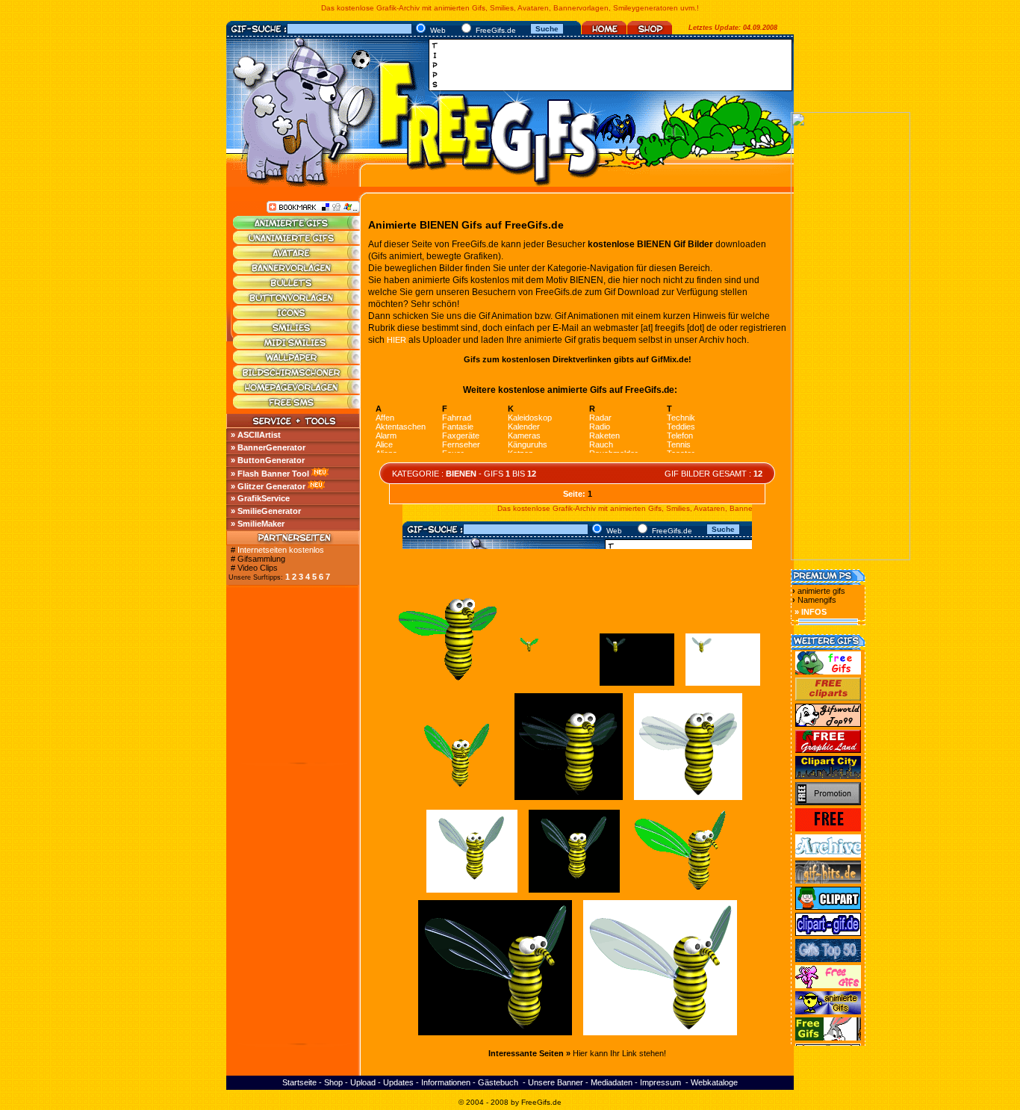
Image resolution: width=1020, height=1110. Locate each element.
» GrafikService (260, 498)
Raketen (604, 435)
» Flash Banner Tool (270, 473)
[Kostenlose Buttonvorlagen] (297, 301)
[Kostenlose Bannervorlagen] (297, 271)
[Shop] (649, 31)
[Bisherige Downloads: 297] (679, 892)
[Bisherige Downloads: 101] (660, 1035)
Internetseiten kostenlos (280, 549)
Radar (600, 417)
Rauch (601, 444)
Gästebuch (498, 1082)
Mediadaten (611, 1082)
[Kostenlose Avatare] (297, 256)
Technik (681, 417)
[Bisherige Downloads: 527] (448, 685)
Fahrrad (456, 417)
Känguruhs (527, 444)
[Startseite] (604, 31)
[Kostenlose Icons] (297, 315)
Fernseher (461, 444)
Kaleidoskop (530, 417)
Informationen (445, 1082)
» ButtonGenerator (268, 460)
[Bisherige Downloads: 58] (574, 892)
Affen (385, 417)
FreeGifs (535, 1102)
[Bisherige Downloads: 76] (637, 685)
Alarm (386, 435)
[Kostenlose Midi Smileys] (297, 345)
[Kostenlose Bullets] (297, 286)
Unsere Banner (555, 1082)
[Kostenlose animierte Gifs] (297, 226)
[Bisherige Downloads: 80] (472, 892)
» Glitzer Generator (268, 486)
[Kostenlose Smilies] (297, 330)
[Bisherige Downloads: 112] (723, 685)
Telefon (680, 435)
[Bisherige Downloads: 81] (688, 800)
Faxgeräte (460, 435)
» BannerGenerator (268, 447)
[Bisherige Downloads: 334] (458, 800)
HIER (396, 339)
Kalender (524, 426)
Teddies (681, 426)
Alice (384, 444)
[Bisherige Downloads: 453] (551, 685)
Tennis (679, 444)
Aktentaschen (401, 426)
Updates (398, 1082)
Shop (333, 1082)
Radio (599, 426)
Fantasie (457, 426)
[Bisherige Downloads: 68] (568, 800)
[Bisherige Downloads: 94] (495, 1035)
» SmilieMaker (257, 523)
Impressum (660, 1082)
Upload (363, 1082)
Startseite (299, 1082)
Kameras (524, 435)
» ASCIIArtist (256, 434)
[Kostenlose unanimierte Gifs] (297, 241)
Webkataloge (714, 1082)
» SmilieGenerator (266, 510)
